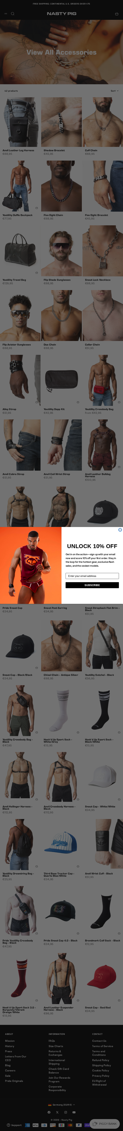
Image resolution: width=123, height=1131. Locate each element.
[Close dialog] (120, 530)
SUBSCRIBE (92, 585)
